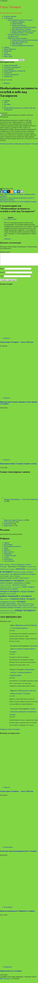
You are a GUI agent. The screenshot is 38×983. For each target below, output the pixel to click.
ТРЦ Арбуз (3, 566)
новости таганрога (6, 583)
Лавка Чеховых (17, 23)
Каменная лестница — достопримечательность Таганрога (24, 26)
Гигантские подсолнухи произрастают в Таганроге (18, 851)
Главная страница (10, 16)
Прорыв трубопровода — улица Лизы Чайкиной (21, 499)
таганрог (8, 73)
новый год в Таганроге (5, 585)
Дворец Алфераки (18, 22)
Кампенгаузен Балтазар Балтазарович (25, 40)
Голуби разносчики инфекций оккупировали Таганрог (19, 144)
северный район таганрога (22, 599)
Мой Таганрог (5, 978)
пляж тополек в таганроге (9, 589)
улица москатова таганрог (29, 607)
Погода (13, 564)
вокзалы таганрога (31, 569)
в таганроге (9, 69)
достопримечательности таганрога (23, 574)
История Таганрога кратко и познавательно (18, 35)
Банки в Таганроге (5, 564)
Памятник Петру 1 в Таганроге (23, 33)
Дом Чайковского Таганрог (21, 29)
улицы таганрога (10, 65)
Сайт (1, 276)
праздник (3, 593)
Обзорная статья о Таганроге (10, 729)
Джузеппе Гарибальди (20, 42)
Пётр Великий (17, 44)
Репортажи (8, 51)
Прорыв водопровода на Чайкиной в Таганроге (17, 911)
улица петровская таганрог (6, 610)
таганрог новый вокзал (8, 604)
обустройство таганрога (19, 585)
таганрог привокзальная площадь (25, 604)
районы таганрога (4, 599)
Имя (2, 268)
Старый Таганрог (10, 555)
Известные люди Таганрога (17, 38)
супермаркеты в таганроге (8, 602)
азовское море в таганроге (7, 569)
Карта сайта (8, 56)
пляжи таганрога (28, 587)
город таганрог (4, 574)
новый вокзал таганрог (22, 583)
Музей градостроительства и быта (24, 31)
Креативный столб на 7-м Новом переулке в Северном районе (21, 672)
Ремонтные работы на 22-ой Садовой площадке (18, 201)
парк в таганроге (16, 587)
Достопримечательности (12, 546)
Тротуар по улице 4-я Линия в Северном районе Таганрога (23, 649)
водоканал (8, 76)
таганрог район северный (8, 605)
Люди (6, 548)
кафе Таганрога (24, 578)
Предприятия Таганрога (24, 564)
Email (2, 272)
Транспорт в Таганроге (17, 566)
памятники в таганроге (6, 587)
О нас (6, 53)
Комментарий (5, 252)
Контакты (7, 54)
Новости (10, 49)
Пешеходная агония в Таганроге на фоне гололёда (18, 463)
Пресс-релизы (9, 552)
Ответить (7, 239)
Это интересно (9, 561)
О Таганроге (8, 18)
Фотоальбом (8, 559)
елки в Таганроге (15, 576)
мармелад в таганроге (30, 580)
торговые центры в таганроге (11, 607)
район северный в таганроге (14, 71)
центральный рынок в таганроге (8, 612)
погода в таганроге (11, 74)
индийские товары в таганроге (9, 578)
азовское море (31, 566)
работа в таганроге (11, 593)
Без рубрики (8, 544)
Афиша (6, 47)
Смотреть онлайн (6, 80)
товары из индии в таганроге (26, 605)
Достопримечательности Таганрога (20, 20)
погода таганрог (27, 591)
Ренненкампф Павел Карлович (23, 45)
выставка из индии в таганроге (23, 572)
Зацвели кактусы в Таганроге (11, 971)
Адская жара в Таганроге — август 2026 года (16, 342)
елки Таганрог (4, 576)
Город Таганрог (10, 7)
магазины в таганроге (12, 67)
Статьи (6, 557)
